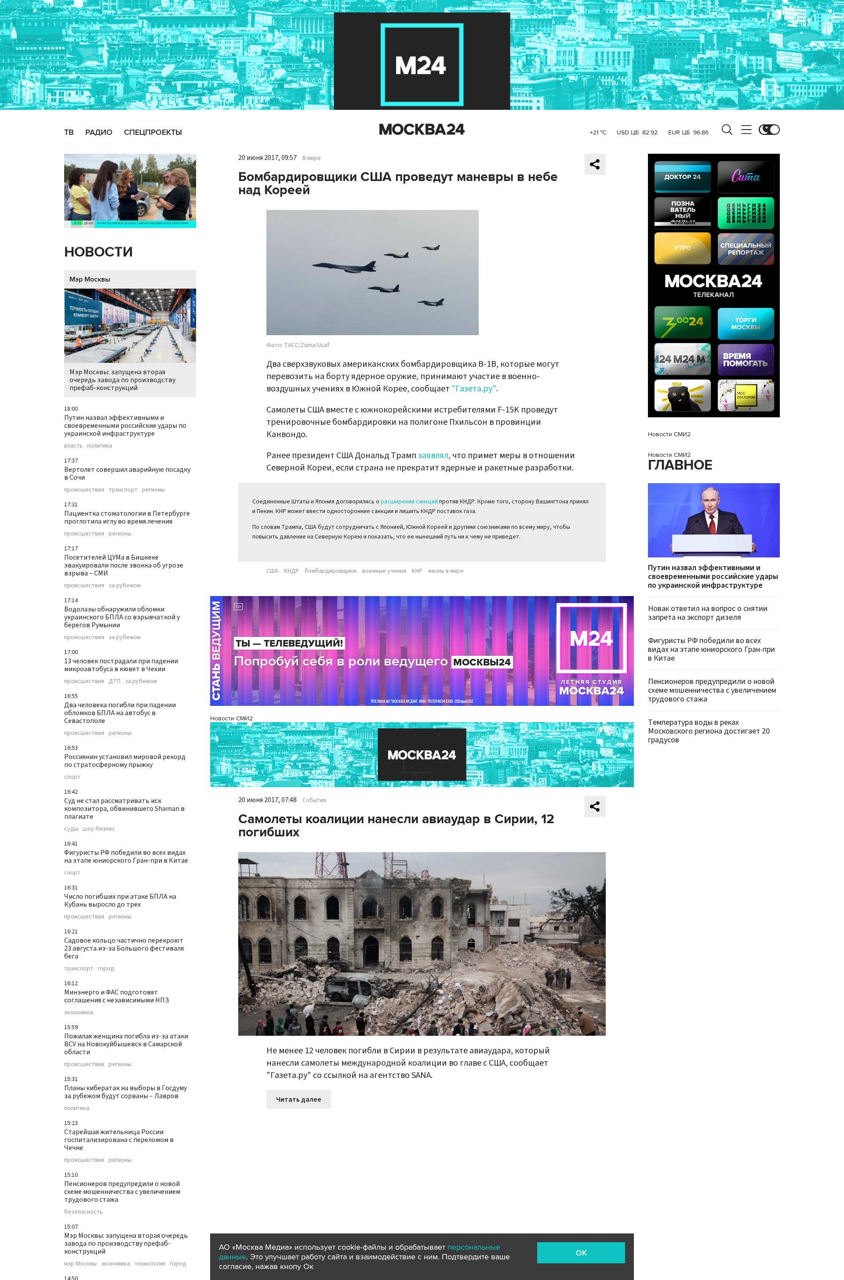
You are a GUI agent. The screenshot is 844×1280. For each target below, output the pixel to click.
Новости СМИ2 (231, 718)
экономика (78, 1012)
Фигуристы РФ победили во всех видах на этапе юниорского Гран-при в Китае (126, 856)
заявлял (433, 455)
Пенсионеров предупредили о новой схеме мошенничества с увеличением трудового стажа (122, 1191)
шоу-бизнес (99, 829)
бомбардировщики (331, 571)
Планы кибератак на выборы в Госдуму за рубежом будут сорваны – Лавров (125, 1092)
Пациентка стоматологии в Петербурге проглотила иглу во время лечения (127, 517)
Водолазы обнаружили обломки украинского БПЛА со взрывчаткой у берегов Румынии (122, 617)
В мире (311, 158)
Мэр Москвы (89, 279)
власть (73, 446)
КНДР (291, 571)
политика (99, 446)
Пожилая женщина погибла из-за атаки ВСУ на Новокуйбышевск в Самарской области (126, 1044)
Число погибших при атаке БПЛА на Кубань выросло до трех (120, 900)
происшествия (84, 490)
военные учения (384, 571)
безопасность (83, 1212)
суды (71, 829)
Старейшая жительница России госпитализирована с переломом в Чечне (119, 1140)
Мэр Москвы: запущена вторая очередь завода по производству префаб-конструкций (122, 380)
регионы (153, 490)
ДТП (114, 681)
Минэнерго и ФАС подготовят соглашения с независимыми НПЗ (116, 996)
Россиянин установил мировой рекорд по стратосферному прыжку (125, 761)
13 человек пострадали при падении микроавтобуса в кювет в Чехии (121, 665)
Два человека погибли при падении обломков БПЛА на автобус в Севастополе (120, 713)
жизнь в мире (446, 571)
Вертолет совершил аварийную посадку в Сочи (127, 473)
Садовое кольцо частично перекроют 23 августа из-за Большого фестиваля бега (124, 948)
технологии (150, 1264)
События (314, 800)
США (272, 571)
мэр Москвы (80, 1264)
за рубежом (125, 585)
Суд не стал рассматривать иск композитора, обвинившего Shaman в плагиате (124, 808)
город (106, 968)
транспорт (123, 490)
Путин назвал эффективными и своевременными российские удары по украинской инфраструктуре (125, 425)
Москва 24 (422, 129)
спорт (72, 777)
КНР (417, 571)
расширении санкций (408, 501)
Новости (98, 252)
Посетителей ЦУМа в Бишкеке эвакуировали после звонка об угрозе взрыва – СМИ (123, 565)
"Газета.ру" (473, 389)
